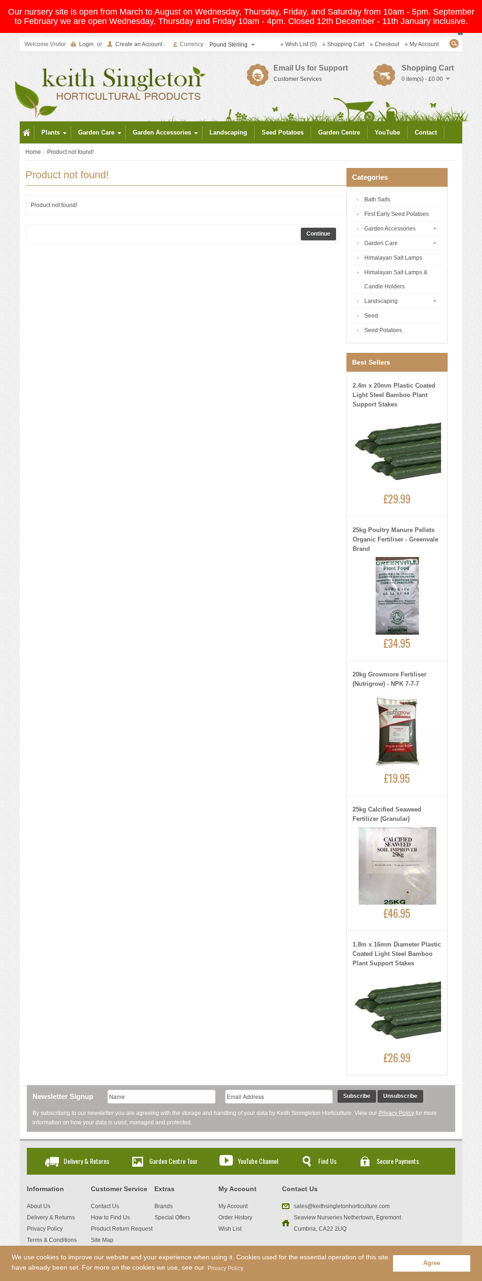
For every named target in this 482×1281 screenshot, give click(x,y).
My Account (424, 44)
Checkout (387, 44)
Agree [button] (431, 1263)
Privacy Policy (396, 1113)
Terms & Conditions (52, 1240)
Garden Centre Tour (173, 1161)
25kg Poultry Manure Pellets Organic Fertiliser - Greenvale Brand (395, 539)
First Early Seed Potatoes (396, 214)
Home (33, 152)
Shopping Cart (345, 44)
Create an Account (138, 44)
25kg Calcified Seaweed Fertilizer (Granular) (387, 814)
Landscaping (381, 301)
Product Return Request (122, 1228)
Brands (163, 1206)
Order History (235, 1217)
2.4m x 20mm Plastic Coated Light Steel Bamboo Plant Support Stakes (394, 395)
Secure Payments (398, 1161)
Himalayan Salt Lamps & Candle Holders (395, 279)
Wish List (229, 1228)
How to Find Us (110, 1217)
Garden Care (381, 243)
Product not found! (70, 152)
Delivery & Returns (86, 1161)
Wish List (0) (301, 44)
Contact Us (105, 1206)
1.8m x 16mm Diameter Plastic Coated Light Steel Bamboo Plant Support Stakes (397, 954)
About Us (38, 1206)
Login (86, 44)
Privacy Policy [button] (225, 1268)
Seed (371, 315)
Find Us (327, 1161)
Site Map (102, 1240)
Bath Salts (377, 199)
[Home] (27, 132)
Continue (318, 234)
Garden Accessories (390, 228)
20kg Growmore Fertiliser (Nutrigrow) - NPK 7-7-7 (389, 679)
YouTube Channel (258, 1161)
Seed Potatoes (383, 330)
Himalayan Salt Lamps (393, 258)
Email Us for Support (310, 68)
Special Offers (172, 1217)
